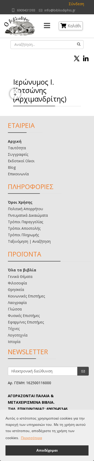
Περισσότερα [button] (31, 438)
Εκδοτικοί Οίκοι (21, 160)
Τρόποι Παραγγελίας (25, 221)
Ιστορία (14, 341)
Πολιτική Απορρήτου (25, 208)
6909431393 (26, 10)
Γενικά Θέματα (20, 276)
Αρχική (14, 141)
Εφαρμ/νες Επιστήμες (26, 322)
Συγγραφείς (18, 154)
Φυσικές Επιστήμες (24, 315)
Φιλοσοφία (17, 283)
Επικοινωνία (18, 173)
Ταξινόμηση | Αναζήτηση (29, 241)
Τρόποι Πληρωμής (23, 234)
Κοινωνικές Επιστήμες (26, 296)
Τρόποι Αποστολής (24, 228)
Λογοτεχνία (17, 335)
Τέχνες (14, 328)
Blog (12, 167)
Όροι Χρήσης (20, 202)
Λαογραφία (17, 302)
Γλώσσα (15, 309)
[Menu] (47, 26)
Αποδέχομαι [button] (47, 450)
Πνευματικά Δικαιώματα (28, 215)
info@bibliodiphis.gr (59, 10)
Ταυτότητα (17, 147)
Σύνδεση (76, 3)
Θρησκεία (16, 289)
